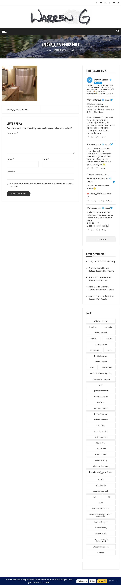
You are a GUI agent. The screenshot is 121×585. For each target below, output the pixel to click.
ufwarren (93, 296)
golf (101, 385)
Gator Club (107, 367)
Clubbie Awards (101, 332)
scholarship (101, 485)
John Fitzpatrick (101, 431)
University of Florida (100, 508)
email (109, 350)
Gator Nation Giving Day (100, 373)
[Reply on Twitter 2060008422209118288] (88, 201)
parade (101, 479)
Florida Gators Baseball (97, 178)
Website (11, 171)
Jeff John (101, 425)
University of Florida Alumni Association (100, 515)
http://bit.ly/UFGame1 (101, 193)
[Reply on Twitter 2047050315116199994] (88, 230)
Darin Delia (94, 286)
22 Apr (107, 208)
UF (109, 497)
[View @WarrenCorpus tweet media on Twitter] (88, 196)
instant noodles (101, 419)
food (92, 367)
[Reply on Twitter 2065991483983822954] (88, 168)
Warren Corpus (94, 100)
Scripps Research (100, 491)
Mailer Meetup (101, 437)
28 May (90, 181)
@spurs (90, 164)
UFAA (101, 502)
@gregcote (108, 109)
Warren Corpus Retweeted (98, 175)
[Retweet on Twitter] (87, 175)
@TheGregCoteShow (97, 125)
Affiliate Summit (101, 321)
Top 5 (94, 497)
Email (45, 159)
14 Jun (107, 145)
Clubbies (93, 338)
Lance (91, 277)
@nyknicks (92, 161)
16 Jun (107, 100)
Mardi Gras (101, 443)
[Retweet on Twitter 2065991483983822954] (92, 168)
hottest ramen (100, 414)
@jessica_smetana (96, 226)
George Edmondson (101, 379)
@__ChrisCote (96, 112)
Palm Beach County (101, 466)
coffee (109, 338)
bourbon (93, 327)
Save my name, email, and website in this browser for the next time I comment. (41, 184)
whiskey (100, 552)
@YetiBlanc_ (100, 122)
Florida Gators (101, 361)
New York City (101, 460)
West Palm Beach (101, 547)
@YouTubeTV (93, 153)
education (94, 350)
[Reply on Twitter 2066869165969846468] (88, 137)
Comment (12, 133)
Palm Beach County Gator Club (100, 473)
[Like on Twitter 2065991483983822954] (97, 168)
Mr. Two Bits (101, 448)
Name (10, 159)
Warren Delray (101, 527)
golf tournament (100, 390)
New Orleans (100, 454)
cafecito (108, 327)
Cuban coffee (101, 344)
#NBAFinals (92, 156)
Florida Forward (100, 356)
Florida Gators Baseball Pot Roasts (101, 269)
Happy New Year (101, 396)
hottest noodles (101, 408)
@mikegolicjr (93, 223)
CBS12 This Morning (106, 261)
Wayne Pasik (100, 533)
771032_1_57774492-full (17, 109)
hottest (100, 402)
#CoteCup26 (93, 106)
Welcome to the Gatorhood (101, 540)
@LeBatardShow (94, 109)
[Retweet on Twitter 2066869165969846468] (92, 137)
